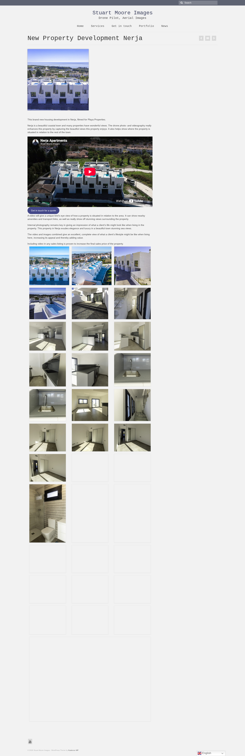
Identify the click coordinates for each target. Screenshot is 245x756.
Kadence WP (73, 750)
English (206, 753)
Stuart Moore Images (122, 13)
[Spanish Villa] (214, 38)
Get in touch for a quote (43, 210)
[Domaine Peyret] (201, 38)
